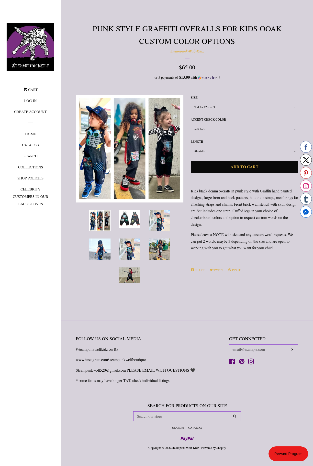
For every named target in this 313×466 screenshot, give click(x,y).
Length (197, 141)
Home (30, 133)
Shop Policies (30, 178)
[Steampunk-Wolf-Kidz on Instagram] (251, 362)
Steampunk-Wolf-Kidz (187, 50)
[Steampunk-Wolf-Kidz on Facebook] (232, 362)
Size (194, 97)
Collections (30, 166)
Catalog (30, 144)
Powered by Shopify (213, 447)
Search (30, 155)
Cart (32, 89)
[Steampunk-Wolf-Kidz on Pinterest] (242, 362)
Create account (30, 111)
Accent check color (208, 119)
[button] (187, 77)
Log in (30, 100)
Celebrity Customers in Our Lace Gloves (30, 196)
